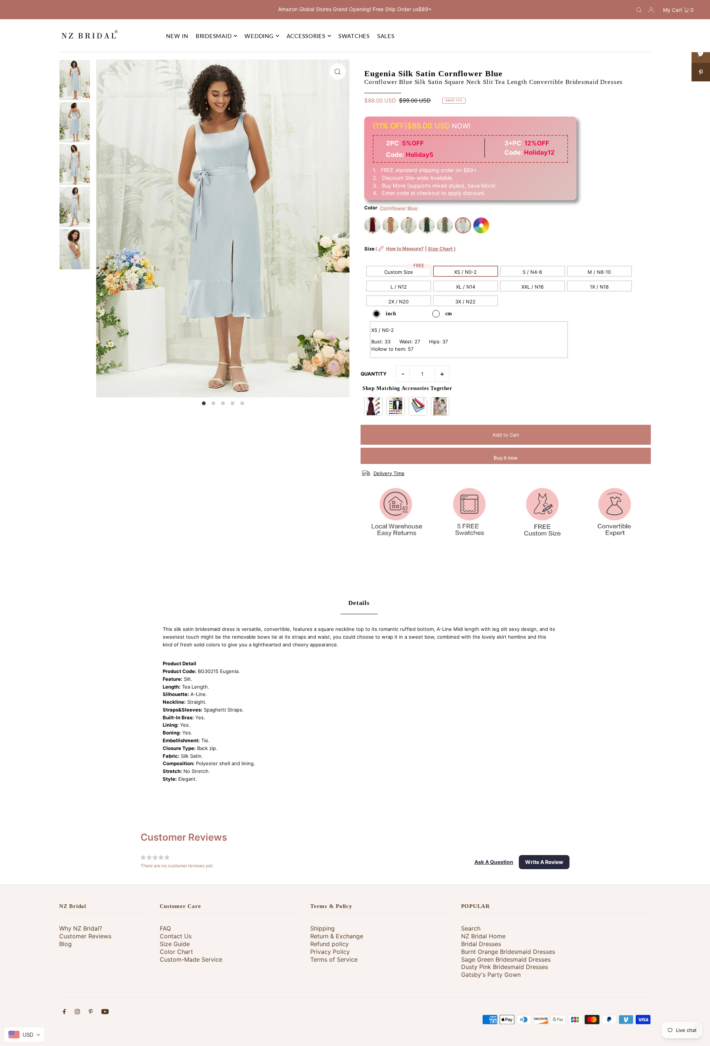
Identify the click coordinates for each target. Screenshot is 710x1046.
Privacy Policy (330, 951)
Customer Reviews (85, 936)
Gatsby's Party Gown (491, 974)
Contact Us (176, 936)
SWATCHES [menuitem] (354, 36)
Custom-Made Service (191, 959)
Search (470, 928)
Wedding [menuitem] (258, 36)
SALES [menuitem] (386, 36)
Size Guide (175, 944)
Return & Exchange (336, 936)
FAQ (165, 928)
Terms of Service (334, 959)
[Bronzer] (390, 225)
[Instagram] (77, 1012)
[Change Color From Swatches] (481, 225)
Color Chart (176, 951)
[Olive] (445, 225)
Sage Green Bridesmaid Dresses (506, 959)
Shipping (322, 928)
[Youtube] (105, 1012)
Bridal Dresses (481, 944)
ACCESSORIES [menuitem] (306, 36)
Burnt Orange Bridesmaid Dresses (508, 951)
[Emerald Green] (427, 225)
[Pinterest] (91, 1012)
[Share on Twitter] (701, 53)
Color (370, 208)
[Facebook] (64, 1012)
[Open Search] (639, 9)
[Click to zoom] (337, 71)
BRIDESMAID (214, 36)
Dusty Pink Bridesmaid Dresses (504, 967)
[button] (493, 862)
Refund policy (329, 944)
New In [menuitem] (177, 36)
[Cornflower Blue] (463, 225)
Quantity (373, 374)
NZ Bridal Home (483, 936)
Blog (65, 944)
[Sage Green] (408, 225)
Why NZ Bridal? (80, 928)
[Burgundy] (372, 225)
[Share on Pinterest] (701, 72)
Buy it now (506, 458)
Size (410, 252)
